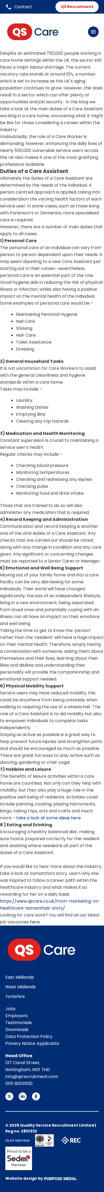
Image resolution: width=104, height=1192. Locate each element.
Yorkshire (15, 996)
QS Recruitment (77, 6)
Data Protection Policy (29, 1036)
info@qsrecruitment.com (31, 1076)
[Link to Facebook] (36, 1096)
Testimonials (18, 1023)
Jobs (10, 1009)
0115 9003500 (19, 1083)
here (34, 922)
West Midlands (20, 987)
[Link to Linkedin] (23, 1096)
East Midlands (19, 977)
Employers (16, 1016)
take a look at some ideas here (48, 818)
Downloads (17, 1029)
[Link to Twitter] (9, 1096)
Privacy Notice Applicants (32, 1043)
